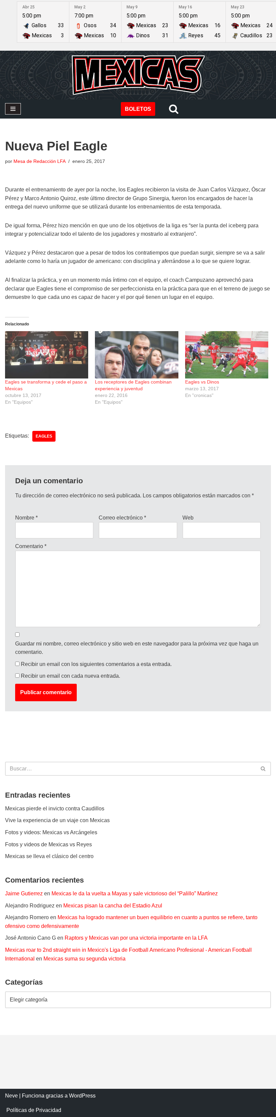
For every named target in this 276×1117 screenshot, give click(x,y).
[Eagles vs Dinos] (226, 354)
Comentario (30, 546)
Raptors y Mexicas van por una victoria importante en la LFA (136, 938)
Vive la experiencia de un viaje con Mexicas (57, 820)
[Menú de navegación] (13, 109)
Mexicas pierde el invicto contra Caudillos (54, 808)
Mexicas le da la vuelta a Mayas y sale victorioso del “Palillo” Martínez (134, 893)
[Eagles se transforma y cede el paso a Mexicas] (46, 354)
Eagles (44, 436)
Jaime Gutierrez (24, 893)
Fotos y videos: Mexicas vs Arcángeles (51, 832)
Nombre (26, 518)
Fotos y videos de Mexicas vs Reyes (48, 844)
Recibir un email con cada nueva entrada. (70, 676)
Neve (11, 1096)
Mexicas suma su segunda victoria (84, 959)
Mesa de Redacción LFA (39, 161)
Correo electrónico (122, 518)
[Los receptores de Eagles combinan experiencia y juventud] (136, 354)
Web (188, 518)
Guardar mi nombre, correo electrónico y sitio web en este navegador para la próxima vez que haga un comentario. (136, 648)
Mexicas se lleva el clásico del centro (49, 856)
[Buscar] (174, 109)
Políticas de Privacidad (33, 1110)
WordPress (82, 1096)
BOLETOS (138, 109)
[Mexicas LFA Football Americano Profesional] (138, 75)
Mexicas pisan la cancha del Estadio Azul (112, 905)
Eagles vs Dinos (202, 382)
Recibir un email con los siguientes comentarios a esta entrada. (96, 664)
